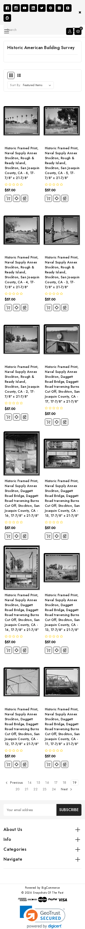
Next (65, 789)
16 (47, 782)
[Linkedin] (33, 8)
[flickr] (59, 8)
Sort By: (15, 85)
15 (38, 782)
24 (54, 789)
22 (36, 789)
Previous (16, 782)
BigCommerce (51, 888)
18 (64, 782)
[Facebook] (7, 8)
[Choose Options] (8, 198)
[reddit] (7, 18)
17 (56, 782)
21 (26, 789)
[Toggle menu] (6, 31)
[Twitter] (42, 8)
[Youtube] (24, 8)
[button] (42, 917)
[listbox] (38, 85)
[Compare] (24, 198)
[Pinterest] (50, 8)
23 (45, 789)
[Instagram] (16, 8)
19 (74, 782)
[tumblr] (68, 8)
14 (29, 782)
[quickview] (16, 198)
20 (18, 789)
